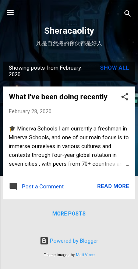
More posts (69, 214)
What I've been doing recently (58, 96)
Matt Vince (85, 255)
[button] (124, 98)
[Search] (127, 15)
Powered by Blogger (73, 240)
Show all (114, 68)
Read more (113, 186)
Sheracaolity (69, 31)
